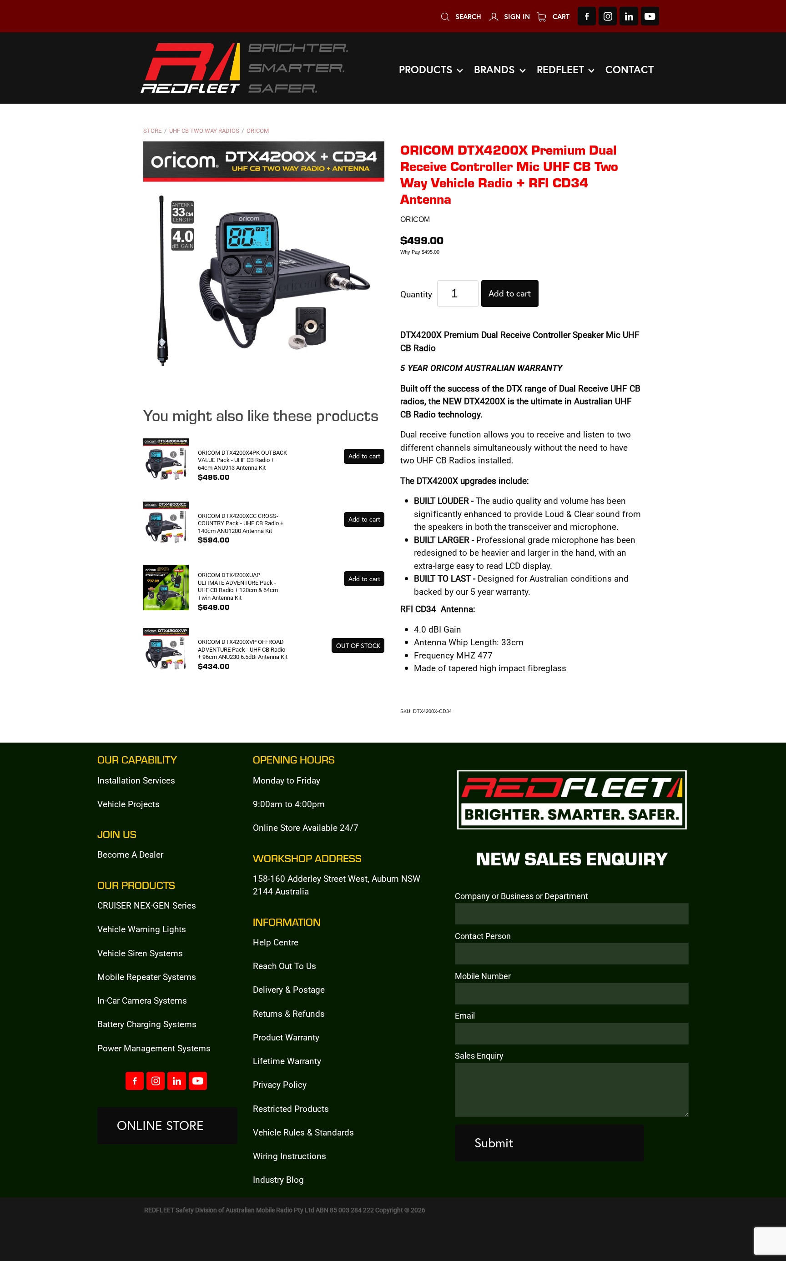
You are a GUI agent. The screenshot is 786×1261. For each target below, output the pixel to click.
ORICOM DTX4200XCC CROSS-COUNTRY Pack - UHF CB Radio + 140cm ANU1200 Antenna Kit (240, 523)
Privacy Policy (280, 1084)
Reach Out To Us (284, 965)
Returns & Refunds (289, 1013)
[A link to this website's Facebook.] (587, 16)
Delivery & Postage (289, 989)
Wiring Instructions (289, 1155)
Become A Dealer (130, 854)
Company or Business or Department (521, 896)
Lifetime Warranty (287, 1060)
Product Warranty (286, 1037)
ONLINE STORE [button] (160, 1125)
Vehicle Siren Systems (140, 953)
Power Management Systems (154, 1048)
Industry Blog (278, 1179)
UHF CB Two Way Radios (204, 130)
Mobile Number (483, 976)
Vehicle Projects (128, 803)
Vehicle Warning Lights (141, 928)
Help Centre (275, 942)
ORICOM (258, 130)
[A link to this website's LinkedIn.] (629, 16)
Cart (559, 16)
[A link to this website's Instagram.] (608, 16)
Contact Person (483, 936)
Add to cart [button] (510, 293)
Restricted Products (291, 1108)
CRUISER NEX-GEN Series (146, 905)
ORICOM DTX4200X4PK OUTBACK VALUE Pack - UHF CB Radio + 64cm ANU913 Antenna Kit (242, 460)
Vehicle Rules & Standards (303, 1132)
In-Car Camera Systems (142, 1000)
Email (465, 1016)
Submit (494, 1142)
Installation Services (136, 780)
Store (152, 130)
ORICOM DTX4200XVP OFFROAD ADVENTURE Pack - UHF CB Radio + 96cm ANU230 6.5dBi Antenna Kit (242, 649)
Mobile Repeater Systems (146, 976)
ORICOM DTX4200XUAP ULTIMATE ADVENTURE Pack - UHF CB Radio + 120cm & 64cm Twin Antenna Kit (238, 586)
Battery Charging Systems (146, 1024)
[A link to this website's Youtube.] (650, 16)
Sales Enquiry (479, 1056)
